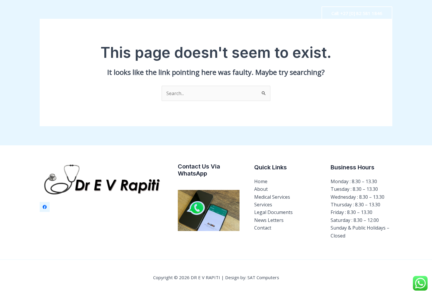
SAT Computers (263, 277)
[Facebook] (45, 207)
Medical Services (152, 13)
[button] (357, 13)
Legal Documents (226, 13)
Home (95, 13)
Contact (302, 13)
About (118, 13)
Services (189, 13)
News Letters (269, 13)
